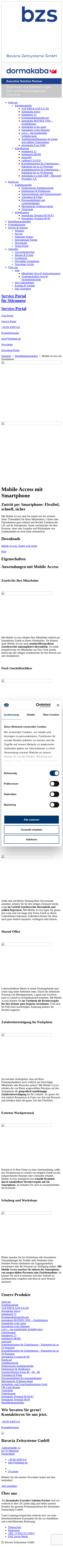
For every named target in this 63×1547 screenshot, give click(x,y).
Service (19, 233)
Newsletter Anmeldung (27, 261)
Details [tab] (31, 714)
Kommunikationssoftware (35, 117)
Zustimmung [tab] (11, 714)
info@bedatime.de (18, 1462)
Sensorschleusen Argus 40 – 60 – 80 (20, 1372)
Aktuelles (13, 249)
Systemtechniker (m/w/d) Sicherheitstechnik (35, 278)
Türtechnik (27, 209)
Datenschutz (14, 1527)
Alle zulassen (31, 819)
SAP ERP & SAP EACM (35, 108)
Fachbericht (21, 258)
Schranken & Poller (32, 197)
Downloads (21, 242)
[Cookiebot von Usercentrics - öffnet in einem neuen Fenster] (38, 705)
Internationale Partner (26, 239)
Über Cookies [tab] (51, 714)
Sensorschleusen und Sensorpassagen (41, 194)
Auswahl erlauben (31, 829)
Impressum (14, 1530)
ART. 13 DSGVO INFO (21, 1533)
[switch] (54, 783)
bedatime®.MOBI (31, 154)
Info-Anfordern (23, 288)
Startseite (6, 356)
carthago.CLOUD (31, 160)
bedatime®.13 (29, 114)
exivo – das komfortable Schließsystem (34, 135)
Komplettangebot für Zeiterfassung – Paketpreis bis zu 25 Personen (41, 165)
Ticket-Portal (21, 246)
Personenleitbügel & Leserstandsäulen (21, 1378)
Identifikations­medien (19, 221)
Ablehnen (31, 839)
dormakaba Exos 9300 (33, 145)
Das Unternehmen (24, 282)
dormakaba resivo (31, 111)
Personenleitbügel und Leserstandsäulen (33, 202)
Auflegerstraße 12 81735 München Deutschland (10, 1450)
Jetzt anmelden (9, 1486)
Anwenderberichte (24, 252)
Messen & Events (24, 255)
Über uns (13, 267)
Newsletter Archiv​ (24, 264)
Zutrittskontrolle (23, 105)
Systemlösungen (16, 224)
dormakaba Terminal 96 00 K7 (38, 215)
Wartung (19, 230)
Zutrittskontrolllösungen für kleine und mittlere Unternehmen (40, 141)
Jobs (17, 270)
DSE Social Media (18, 1536)
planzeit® (27, 157)
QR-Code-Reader (10, 1387)
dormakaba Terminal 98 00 (36, 218)
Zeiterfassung (22, 148)
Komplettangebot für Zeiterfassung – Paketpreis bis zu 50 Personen (41, 171)
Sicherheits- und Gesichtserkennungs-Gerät (24, 1384)
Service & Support (18, 227)
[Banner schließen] (58, 705)
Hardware (13, 181)
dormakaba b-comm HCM (15, 1356)
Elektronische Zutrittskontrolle (38, 188)
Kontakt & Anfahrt (25, 285)
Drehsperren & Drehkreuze (36, 191)
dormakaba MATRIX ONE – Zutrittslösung (24, 1320)
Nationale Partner (24, 236)
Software (13, 102)
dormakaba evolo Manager (36, 130)
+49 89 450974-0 (17, 1459)
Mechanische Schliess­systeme (37, 206)
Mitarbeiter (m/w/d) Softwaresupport (41, 273)
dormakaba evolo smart (34, 126)
